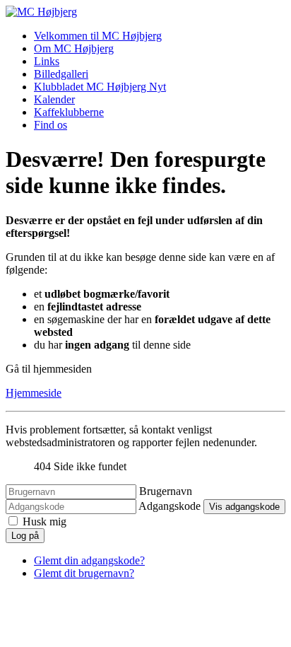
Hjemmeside (33, 393)
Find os (50, 125)
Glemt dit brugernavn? (84, 573)
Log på (25, 535)
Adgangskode (169, 506)
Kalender (54, 99)
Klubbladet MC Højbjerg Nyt (100, 87)
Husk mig (44, 521)
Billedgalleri (61, 74)
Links (46, 61)
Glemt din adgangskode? (89, 560)
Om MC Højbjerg (74, 48)
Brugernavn (165, 491)
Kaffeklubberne (69, 112)
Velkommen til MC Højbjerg (98, 36)
